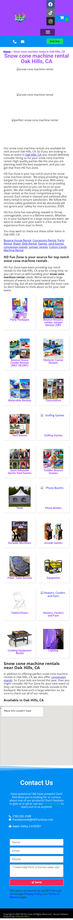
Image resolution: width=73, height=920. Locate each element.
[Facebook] (50, 4)
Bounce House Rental (17, 240)
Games (42, 243)
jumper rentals (38, 247)
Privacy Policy (33, 894)
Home (7, 51)
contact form (52, 803)
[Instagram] (50, 21)
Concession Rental (44, 240)
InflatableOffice (22, 916)
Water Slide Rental (25, 243)
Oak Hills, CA (33, 155)
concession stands (16, 247)
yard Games (56, 243)
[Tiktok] (50, 12)
